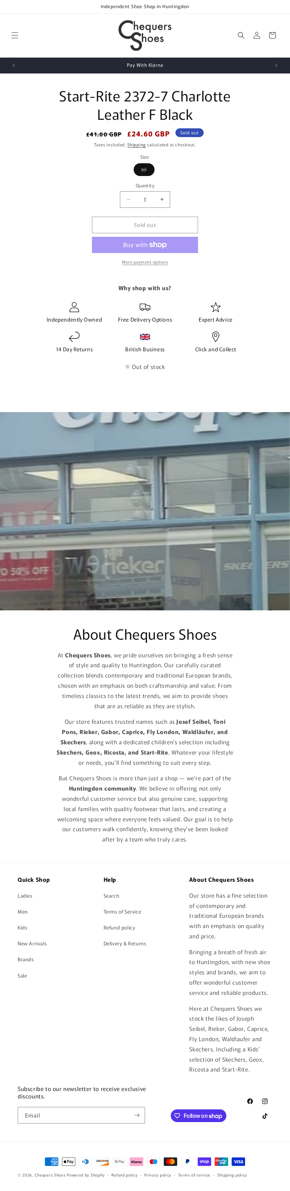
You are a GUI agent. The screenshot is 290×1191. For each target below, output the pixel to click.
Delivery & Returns (125, 943)
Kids (22, 927)
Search (112, 895)
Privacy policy (157, 1175)
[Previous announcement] (14, 65)
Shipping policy (232, 1175)
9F (148, 171)
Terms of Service (122, 911)
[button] (15, 35)
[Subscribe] (137, 1115)
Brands (26, 959)
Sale (22, 975)
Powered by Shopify (86, 1175)
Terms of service (194, 1175)
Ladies (25, 895)
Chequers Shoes (50, 1175)
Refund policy (119, 927)
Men (23, 911)
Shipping (136, 144)
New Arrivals (32, 943)
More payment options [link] (145, 262)
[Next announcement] (276, 65)
